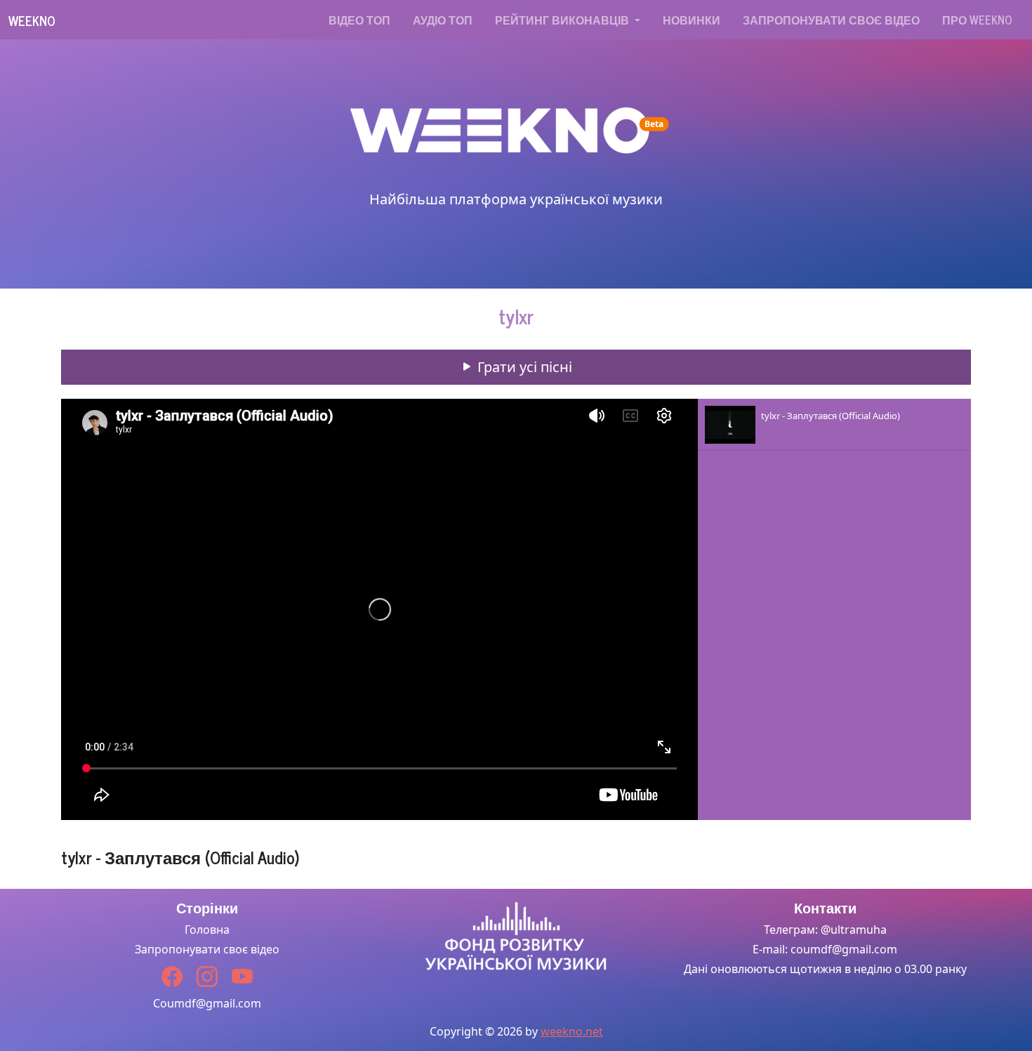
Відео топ (359, 20)
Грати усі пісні (523, 366)
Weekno (31, 20)
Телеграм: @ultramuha (825, 929)
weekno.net (572, 1031)
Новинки (691, 20)
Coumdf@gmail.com (207, 1003)
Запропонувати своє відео (831, 20)
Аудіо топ (442, 20)
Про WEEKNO (977, 20)
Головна (207, 929)
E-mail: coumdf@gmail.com (825, 949)
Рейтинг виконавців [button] (563, 20)
